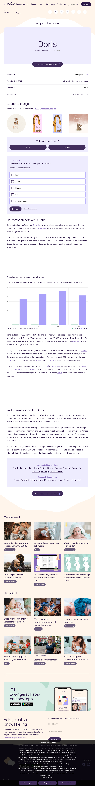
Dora (9, 360)
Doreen (83, 366)
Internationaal (21, 201)
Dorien (84, 350)
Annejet (25, 479)
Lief (17, 175)
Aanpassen (47, 783)
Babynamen (50, 4)
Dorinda (24, 369)
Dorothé (45, 366)
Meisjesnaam (81, 74)
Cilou (66, 479)
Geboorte (38, 629)
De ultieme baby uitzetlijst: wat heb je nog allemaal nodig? (46, 577)
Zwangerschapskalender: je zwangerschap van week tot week (77, 577)
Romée (47, 479)
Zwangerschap (9, 550)
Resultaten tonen (30, 209)
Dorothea (56, 50)
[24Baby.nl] (9, 4)
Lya (71, 479)
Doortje (10, 369)
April (54, 479)
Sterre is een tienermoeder (46, 659)
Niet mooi (66, 147)
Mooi (28, 147)
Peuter (18, 13)
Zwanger (34, 4)
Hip (16, 194)
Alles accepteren (67, 783)
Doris (32, 369)
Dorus (59, 372)
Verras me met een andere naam (46, 64)
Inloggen (86, 4)
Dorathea (76, 341)
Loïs (41, 479)
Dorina (17, 369)
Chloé (17, 479)
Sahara (77, 479)
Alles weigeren (28, 783)
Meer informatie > (47, 777)
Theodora (42, 228)
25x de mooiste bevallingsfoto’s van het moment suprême (45, 622)
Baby (41, 4)
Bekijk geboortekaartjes (45, 108)
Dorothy (53, 360)
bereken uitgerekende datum (16, 737)
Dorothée (55, 366)
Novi (60, 479)
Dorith (16, 468)
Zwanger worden (22, 4)
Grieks (85, 87)
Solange (34, 479)
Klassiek (18, 188)
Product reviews (63, 4)
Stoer (17, 181)
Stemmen (15, 209)
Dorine (38, 360)
